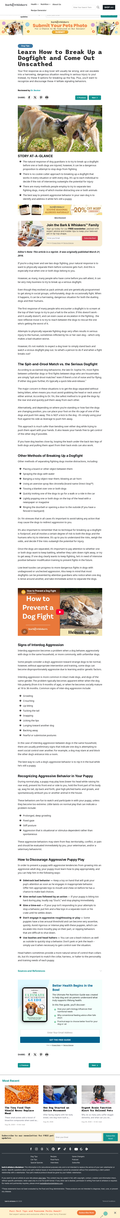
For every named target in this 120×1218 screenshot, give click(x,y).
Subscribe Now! (110, 1137)
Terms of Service (68, 243)
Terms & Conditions (109, 1201)
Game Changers (78, 1156)
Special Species (37, 1163)
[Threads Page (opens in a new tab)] (43, 1149)
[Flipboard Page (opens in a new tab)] (60, 1149)
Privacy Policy (56, 243)
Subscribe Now (86, 1212)
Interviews (54, 1163)
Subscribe (76, 1163)
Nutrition (45, 4)
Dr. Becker (36, 90)
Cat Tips (34, 1159)
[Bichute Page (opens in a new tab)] (82, 1149)
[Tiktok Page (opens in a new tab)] (65, 1148)
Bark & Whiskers (10, 1201)
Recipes (54, 1156)
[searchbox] (84, 7)
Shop (109, 7)
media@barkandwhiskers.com (51, 1183)
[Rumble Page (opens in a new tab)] (87, 1149)
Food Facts (55, 1159)
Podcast (75, 1159)
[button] (98, 7)
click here (42, 1178)
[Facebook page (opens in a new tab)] (32, 1149)
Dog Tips (25, 46)
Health (34, 4)
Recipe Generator (38, 10)
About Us (56, 4)
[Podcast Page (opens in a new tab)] (71, 1149)
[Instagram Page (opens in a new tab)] (37, 1149)
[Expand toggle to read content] (100, 970)
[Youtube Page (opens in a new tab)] (76, 1149)
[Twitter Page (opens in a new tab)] (48, 1148)
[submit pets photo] (60, 27)
